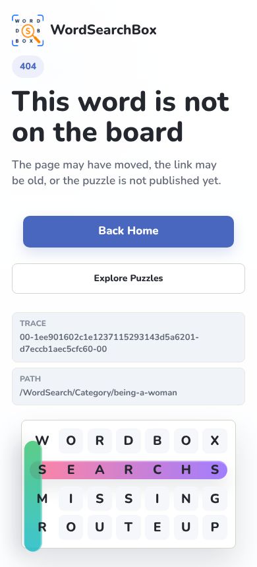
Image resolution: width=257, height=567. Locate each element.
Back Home (128, 231)
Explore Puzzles (128, 278)
